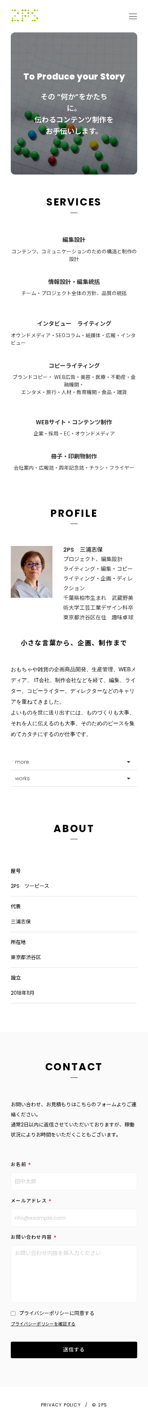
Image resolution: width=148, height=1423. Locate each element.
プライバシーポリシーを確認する (43, 1324)
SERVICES (74, 202)
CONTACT (74, 1067)
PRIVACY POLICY (61, 1405)
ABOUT (74, 829)
